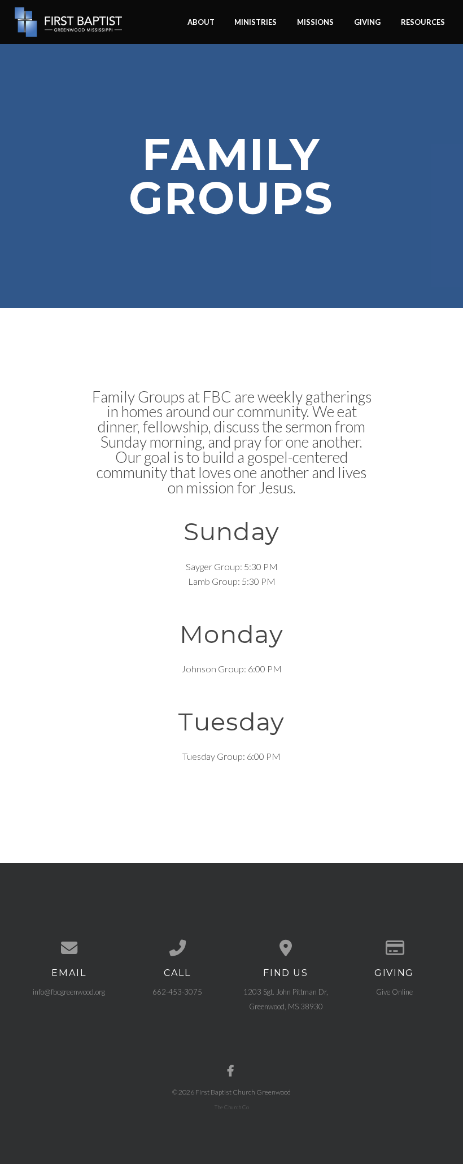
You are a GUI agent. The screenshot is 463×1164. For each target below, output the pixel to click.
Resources (423, 21)
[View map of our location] (285, 948)
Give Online (394, 991)
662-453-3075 (177, 991)
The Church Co (232, 1107)
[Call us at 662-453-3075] (177, 948)
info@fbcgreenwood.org (69, 991)
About (201, 21)
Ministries (255, 21)
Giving (367, 21)
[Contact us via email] (69, 948)
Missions (315, 21)
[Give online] (394, 948)
